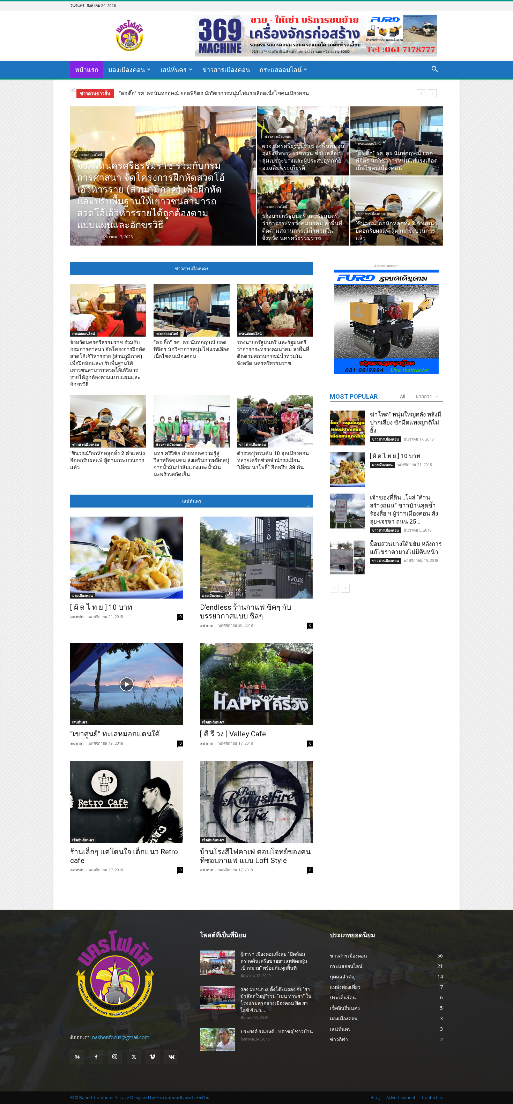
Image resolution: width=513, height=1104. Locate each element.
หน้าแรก (86, 69)
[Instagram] (115, 1057)
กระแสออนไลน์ (281, 69)
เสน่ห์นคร (174, 69)
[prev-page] (334, 588)
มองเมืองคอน (126, 69)
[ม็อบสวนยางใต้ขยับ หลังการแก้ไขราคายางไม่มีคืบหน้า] (347, 557)
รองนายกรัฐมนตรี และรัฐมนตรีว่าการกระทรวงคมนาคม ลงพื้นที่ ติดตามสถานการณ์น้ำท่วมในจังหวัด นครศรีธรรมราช (250, 93)
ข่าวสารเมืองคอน (226, 69)
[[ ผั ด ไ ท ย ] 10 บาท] (126, 558)
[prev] (421, 93)
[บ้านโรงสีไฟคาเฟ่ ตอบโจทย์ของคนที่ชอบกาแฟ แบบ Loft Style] (256, 802)
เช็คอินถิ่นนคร (213, 722)
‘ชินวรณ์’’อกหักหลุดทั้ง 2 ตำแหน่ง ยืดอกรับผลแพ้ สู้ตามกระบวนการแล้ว (107, 460)
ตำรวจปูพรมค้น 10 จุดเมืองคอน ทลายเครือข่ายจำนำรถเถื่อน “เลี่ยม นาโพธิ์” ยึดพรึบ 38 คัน (273, 460)
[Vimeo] (152, 1057)
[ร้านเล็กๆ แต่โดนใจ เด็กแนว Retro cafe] (126, 802)
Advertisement (400, 1098)
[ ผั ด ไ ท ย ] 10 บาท (101, 607)
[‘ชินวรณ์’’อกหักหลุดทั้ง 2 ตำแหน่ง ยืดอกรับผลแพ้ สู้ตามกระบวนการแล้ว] (396, 211)
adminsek (87, 236)
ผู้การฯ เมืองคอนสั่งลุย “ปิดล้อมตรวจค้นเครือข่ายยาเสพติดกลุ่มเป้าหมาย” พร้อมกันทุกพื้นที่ (273, 961)
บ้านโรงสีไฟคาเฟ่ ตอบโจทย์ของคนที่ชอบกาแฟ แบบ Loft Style (255, 856)
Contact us (432, 1098)
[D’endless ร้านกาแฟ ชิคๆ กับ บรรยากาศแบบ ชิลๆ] (256, 558)
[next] (432, 93)
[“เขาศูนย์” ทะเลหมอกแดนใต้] (126, 684)
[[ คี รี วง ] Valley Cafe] (256, 684)
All (402, 396)
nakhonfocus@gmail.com (120, 1037)
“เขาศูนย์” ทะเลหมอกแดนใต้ (115, 734)
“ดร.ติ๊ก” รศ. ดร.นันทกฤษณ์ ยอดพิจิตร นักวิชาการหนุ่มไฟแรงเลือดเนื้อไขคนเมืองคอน (192, 349)
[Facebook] (96, 1057)
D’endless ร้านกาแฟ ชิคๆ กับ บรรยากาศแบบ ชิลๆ (245, 611)
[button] (434, 70)
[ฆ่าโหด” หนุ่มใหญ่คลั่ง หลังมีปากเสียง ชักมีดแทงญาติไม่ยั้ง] (347, 428)
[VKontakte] (171, 1057)
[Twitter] (134, 1057)
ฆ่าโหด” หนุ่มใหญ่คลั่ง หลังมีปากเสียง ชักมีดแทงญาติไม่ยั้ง (405, 422)
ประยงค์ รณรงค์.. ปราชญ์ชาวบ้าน (276, 1031)
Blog (375, 1098)
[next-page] (345, 588)
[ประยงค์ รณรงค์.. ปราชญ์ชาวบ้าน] (217, 1039)
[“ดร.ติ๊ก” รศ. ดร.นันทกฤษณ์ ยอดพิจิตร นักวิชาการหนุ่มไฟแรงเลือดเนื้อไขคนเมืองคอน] (396, 140)
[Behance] (77, 1057)
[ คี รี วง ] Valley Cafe (233, 734)
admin (77, 616)
